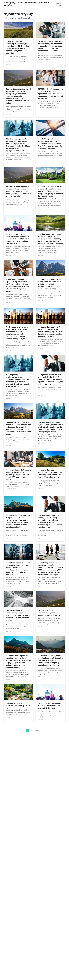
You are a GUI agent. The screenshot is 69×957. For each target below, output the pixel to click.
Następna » (38, 730)
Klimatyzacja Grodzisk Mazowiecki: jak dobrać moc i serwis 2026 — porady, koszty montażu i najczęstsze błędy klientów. (18, 615)
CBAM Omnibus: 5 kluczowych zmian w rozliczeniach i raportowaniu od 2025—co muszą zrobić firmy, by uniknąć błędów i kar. (50, 93)
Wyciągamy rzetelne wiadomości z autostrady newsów (26, 4)
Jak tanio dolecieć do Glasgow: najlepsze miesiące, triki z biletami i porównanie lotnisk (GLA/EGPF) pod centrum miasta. (18, 474)
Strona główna (58, 4)
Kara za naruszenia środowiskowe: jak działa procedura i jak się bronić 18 (49, 612)
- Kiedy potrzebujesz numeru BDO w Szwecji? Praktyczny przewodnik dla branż (49, 705)
